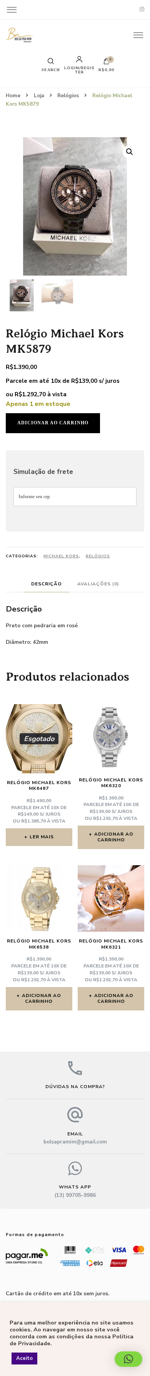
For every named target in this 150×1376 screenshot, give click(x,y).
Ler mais (42, 837)
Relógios (98, 556)
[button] (130, 152)
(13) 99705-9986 (75, 1195)
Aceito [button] (24, 1358)
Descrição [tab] (46, 584)
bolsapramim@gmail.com (75, 1141)
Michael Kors (61, 556)
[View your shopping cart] (106, 63)
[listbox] (75, 294)
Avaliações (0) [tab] (98, 584)
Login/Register (79, 69)
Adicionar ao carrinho (52, 422)
